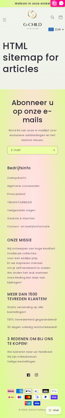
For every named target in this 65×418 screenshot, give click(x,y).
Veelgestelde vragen (21, 210)
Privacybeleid (16, 194)
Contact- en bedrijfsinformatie (28, 226)
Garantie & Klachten (21, 218)
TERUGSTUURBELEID (19, 202)
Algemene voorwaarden (23, 186)
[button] (4, 20)
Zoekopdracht (16, 178)
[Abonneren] (54, 150)
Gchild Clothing (37, 409)
